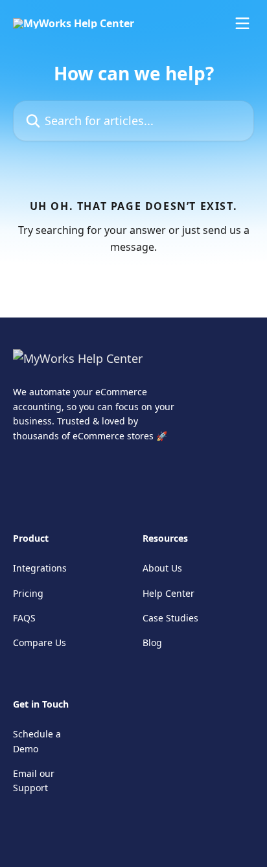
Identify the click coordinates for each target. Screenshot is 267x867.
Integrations (40, 568)
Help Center (168, 593)
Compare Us (39, 642)
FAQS (24, 618)
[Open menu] (242, 23)
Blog (152, 642)
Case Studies (170, 618)
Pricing (28, 593)
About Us (162, 568)
